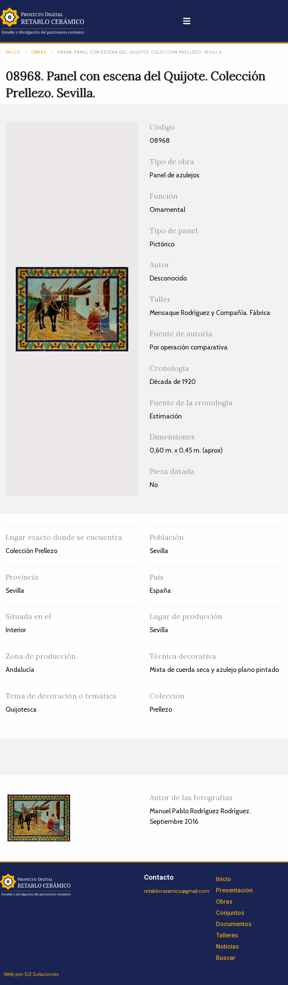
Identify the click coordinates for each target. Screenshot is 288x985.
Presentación (234, 890)
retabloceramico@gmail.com (176, 891)
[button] (187, 21)
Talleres (227, 935)
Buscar (226, 957)
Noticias (227, 946)
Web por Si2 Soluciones (31, 974)
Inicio (13, 52)
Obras (38, 52)
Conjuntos (230, 912)
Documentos (234, 924)
